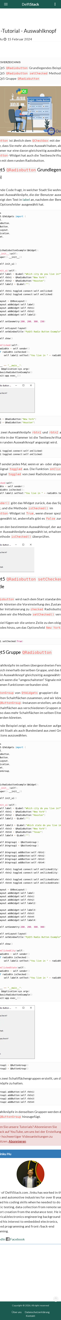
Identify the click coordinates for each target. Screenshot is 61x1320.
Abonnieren (17, 1141)
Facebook (17, 1239)
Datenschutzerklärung (37, 1312)
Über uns (17, 1312)
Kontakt (30, 1315)
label (26, 199)
